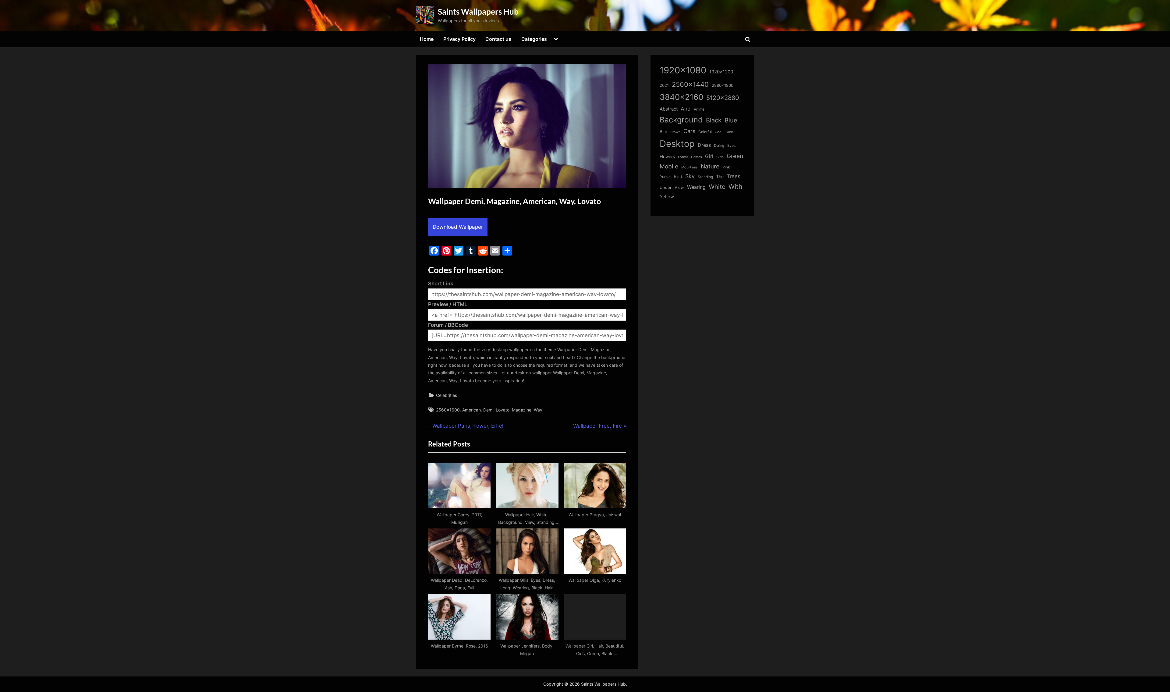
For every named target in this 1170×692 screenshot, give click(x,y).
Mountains (689, 167)
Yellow (667, 196)
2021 (664, 85)
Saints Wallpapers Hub (478, 11)
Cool (718, 132)
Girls (720, 157)
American (471, 409)
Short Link (440, 284)
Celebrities (446, 395)
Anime (699, 109)
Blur (663, 131)
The (720, 176)
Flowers (667, 156)
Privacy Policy (459, 39)
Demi (488, 409)
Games (696, 157)
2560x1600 (448, 409)
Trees (733, 176)
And (686, 108)
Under (666, 187)
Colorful (705, 131)
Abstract (669, 109)
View (679, 187)
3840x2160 (681, 97)
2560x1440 (690, 84)
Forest (683, 157)
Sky (690, 176)
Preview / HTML (447, 304)
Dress (704, 145)
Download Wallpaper (458, 227)
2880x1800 (722, 85)
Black (714, 120)
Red (678, 176)
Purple (665, 177)
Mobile (669, 166)
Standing (705, 177)
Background (681, 119)
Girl (709, 156)
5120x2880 (722, 97)
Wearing (696, 187)
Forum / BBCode (448, 325)
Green (735, 156)
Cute (729, 132)
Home (427, 39)
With (735, 186)
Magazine (521, 409)
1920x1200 (721, 72)
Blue (731, 120)
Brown (675, 132)
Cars (689, 131)
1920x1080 (683, 70)
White (717, 186)
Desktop (677, 143)
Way (538, 409)
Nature (710, 166)
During (719, 145)
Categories (534, 39)
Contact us (498, 39)
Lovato (502, 409)
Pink (726, 167)
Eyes (731, 145)
